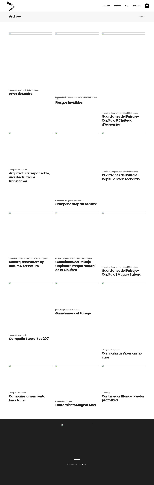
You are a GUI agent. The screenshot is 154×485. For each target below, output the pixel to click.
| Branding (106, 113)
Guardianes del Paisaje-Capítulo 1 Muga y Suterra (121, 272)
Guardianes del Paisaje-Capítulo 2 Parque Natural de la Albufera (75, 266)
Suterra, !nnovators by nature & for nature (26, 264)
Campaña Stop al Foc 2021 (29, 338)
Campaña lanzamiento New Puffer (27, 398)
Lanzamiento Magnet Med (75, 405)
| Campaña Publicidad (82, 97)
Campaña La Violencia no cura (122, 355)
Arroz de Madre (20, 93)
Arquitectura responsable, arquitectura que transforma (29, 177)
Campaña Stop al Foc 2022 (75, 204)
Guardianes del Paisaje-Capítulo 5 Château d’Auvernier (120, 120)
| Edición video (32, 90)
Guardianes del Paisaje (73, 313)
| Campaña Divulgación (18, 90)
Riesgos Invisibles (68, 102)
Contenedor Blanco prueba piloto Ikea (123, 398)
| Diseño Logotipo (41, 258)
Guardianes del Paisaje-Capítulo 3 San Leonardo (121, 177)
